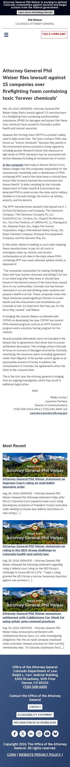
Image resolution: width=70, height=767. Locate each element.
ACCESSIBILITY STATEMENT (35, 714)
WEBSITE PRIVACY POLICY (40, 754)
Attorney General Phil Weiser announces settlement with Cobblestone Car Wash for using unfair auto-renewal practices (33, 617)
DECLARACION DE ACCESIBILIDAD (35, 722)
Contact (35, 707)
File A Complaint (54, 34)
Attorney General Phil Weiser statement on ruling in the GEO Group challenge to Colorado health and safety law (34, 550)
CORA (11, 754)
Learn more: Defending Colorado (35, 12)
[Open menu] (6, 34)
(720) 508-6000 (35, 686)
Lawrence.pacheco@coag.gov (48, 413)
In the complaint (13, 165)
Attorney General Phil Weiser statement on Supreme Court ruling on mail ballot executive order (34, 483)
